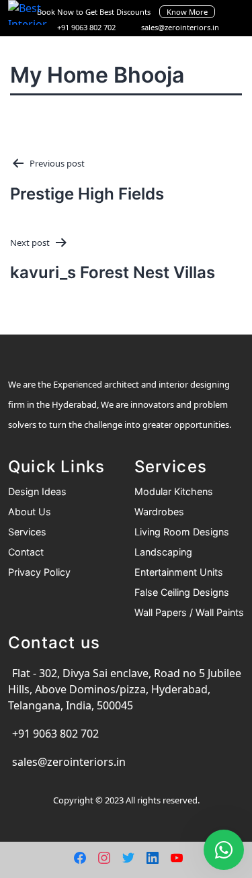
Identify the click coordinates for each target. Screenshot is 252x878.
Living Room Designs (181, 531)
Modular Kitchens (173, 491)
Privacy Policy (39, 572)
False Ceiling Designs (181, 592)
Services (27, 531)
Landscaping (163, 552)
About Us (29, 511)
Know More (187, 12)
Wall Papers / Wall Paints (189, 612)
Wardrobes (159, 511)
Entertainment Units (178, 572)
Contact (26, 552)
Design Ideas (37, 491)
